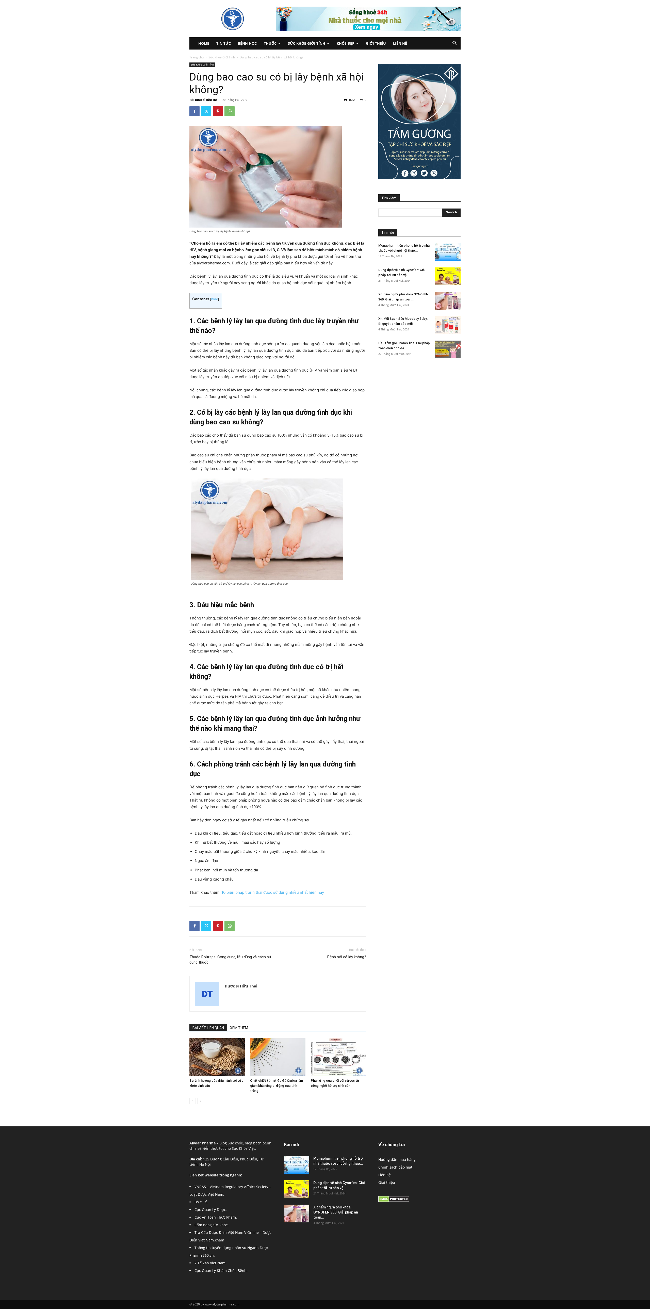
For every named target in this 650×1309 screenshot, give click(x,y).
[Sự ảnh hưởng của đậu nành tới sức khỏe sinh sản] (217, 1057)
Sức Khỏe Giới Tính (306, 43)
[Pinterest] (218, 111)
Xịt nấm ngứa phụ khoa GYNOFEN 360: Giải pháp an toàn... (335, 1212)
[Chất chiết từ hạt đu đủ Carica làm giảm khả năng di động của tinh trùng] (277, 1057)
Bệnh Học (247, 43)
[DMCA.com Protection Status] (393, 1200)
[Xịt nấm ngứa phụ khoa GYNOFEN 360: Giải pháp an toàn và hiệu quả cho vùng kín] (448, 301)
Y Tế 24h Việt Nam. (210, 1262)
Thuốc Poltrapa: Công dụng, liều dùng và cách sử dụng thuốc (230, 960)
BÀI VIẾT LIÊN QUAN (208, 1028)
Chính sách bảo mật (395, 1167)
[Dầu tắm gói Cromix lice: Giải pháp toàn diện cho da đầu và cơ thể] (448, 349)
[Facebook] (194, 111)
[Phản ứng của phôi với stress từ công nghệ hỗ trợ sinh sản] (338, 1057)
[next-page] (201, 1101)
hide (214, 299)
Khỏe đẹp (345, 43)
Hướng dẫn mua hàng (397, 1159)
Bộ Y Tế (200, 1202)
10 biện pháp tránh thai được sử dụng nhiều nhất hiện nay (272, 892)
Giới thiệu (376, 43)
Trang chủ (196, 57)
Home (203, 43)
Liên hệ (400, 43)
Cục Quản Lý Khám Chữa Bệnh (220, 1270)
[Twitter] (206, 111)
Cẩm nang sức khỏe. (211, 1224)
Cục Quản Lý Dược (210, 1209)
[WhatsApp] (229, 111)
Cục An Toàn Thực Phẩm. (215, 1217)
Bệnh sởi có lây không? (346, 957)
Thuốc (270, 43)
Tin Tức (223, 43)
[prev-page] (192, 1101)
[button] (454, 43)
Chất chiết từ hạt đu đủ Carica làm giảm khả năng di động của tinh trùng (276, 1086)
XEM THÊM (239, 1028)
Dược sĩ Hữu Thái (206, 100)
